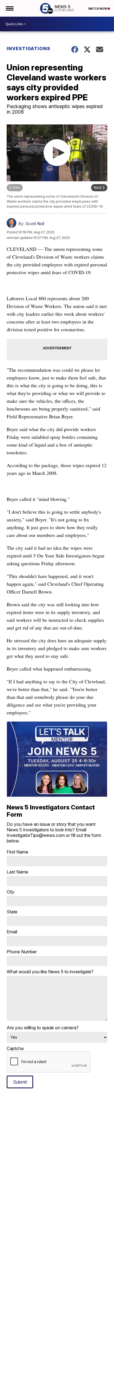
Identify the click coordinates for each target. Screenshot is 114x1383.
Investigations (28, 48)
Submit (20, 1082)
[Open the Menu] (9, 8)
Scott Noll (34, 223)
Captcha (15, 1048)
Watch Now (98, 8)
